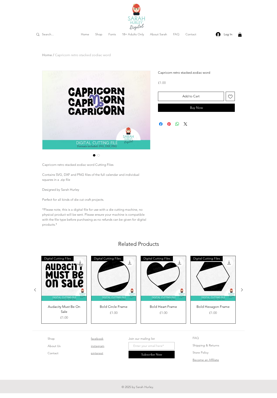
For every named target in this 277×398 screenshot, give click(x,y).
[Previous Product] (35, 289)
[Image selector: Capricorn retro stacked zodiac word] (94, 155)
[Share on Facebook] (160, 124)
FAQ (196, 338)
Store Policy (200, 352)
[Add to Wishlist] (230, 96)
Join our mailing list (142, 338)
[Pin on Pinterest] (169, 124)
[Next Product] (242, 289)
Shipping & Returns (206, 345)
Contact (53, 353)
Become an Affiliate (206, 360)
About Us (54, 346)
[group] (138, 290)
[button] (240, 34)
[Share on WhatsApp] (177, 124)
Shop (51, 339)
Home (47, 55)
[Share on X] (185, 124)
